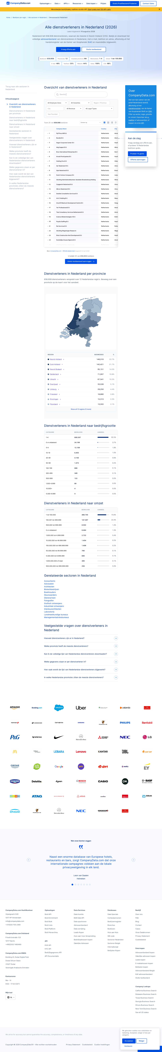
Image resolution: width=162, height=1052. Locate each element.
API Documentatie (52, 956)
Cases (137, 929)
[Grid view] (108, 122)
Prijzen (103, 3)
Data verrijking (79, 929)
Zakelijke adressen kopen (145, 956)
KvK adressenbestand (143, 974)
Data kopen (91, 3)
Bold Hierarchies (51, 932)
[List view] (112, 122)
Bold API (48, 914)
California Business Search (145, 991)
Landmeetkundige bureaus (56, 615)
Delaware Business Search (145, 994)
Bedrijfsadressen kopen (83, 940)
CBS (150, 111)
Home (8, 17)
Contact (138, 925)
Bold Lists (48, 925)
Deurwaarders (50, 595)
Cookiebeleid (140, 940)
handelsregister (134, 108)
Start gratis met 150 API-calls (99, 9)
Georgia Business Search (145, 1001)
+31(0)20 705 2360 (13, 925)
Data (57, 3)
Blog (137, 921)
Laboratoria (49, 612)
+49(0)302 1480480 (13, 944)
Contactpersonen (114, 918)
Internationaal (113, 947)
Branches (111, 925)
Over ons (138, 914)
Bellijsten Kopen (114, 950)
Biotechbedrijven (51, 589)
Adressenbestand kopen (145, 952)
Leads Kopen (79, 932)
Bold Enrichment (51, 918)
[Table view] (104, 122)
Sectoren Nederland (115, 940)
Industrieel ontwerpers (54, 606)
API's (66, 3)
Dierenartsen (50, 598)
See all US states (142, 1012)
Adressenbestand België (145, 971)
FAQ (137, 918)
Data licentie (79, 914)
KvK (90, 42)
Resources (77, 3)
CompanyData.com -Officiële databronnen (62, 251)
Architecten (49, 587)
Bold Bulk (48, 921)
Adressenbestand (81, 925)
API (142, 123)
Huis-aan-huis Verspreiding (84, 936)
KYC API (48, 949)
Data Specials (113, 914)
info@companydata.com (15, 921)
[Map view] (115, 122)
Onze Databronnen (142, 932)
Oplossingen (45, 3)
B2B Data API (79, 918)
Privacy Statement (142, 936)
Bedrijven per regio (19, 17)
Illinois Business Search (144, 1005)
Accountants (49, 581)
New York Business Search (145, 1009)
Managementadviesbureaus (56, 617)
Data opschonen (80, 921)
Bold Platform (50, 929)
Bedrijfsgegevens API (53, 952)
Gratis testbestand (142, 978)
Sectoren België (114, 943)
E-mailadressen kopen (144, 963)
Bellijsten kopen (141, 967)
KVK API (48, 945)
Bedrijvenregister (114, 921)
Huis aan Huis (113, 932)
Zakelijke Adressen (81, 943)
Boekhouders (50, 592)
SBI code (111, 936)
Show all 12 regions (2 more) (81, 409)
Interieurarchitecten (52, 609)
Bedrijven (111, 929)
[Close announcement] (159, 9)
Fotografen (49, 600)
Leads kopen (140, 960)
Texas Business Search (144, 998)
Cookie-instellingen (102, 1045)
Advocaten (49, 584)
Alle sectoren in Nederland (37, 17)
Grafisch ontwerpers (53, 603)
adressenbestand (48, 39)
